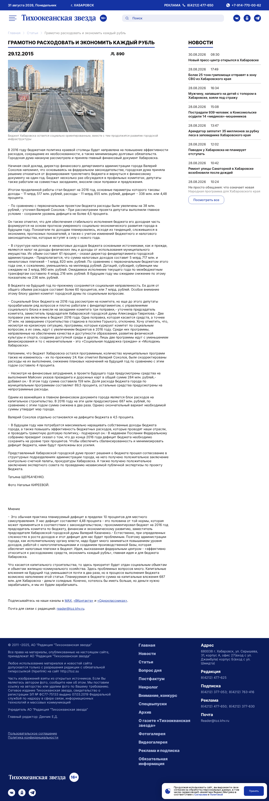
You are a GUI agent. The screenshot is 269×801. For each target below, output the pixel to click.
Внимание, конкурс (158, 695)
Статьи (32, 33)
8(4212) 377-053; (214, 692)
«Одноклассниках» (112, 601)
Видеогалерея (153, 742)
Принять (254, 790)
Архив (145, 712)
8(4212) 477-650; (214, 706)
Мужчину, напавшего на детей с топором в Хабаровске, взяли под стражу (222, 96)
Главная (14, 33)
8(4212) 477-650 (200, 5)
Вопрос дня (150, 670)
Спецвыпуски (153, 703)
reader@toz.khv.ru (70, 609)
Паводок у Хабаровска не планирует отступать (217, 152)
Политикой (216, 794)
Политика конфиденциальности (33, 737)
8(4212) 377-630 (242, 706)
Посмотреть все (206, 200)
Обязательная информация (153, 761)
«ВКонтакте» (83, 601)
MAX (68, 601)
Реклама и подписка (159, 750)
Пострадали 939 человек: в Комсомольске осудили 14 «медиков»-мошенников (222, 114)
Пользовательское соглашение (32, 733)
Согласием (200, 794)
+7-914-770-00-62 (246, 5)
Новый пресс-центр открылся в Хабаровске (223, 60)
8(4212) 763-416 (241, 692)
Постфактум (151, 678)
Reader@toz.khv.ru (215, 721)
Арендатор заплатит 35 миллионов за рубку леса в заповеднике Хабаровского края (223, 133)
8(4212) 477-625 (214, 678)
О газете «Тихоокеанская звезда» (164, 723)
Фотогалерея (152, 733)
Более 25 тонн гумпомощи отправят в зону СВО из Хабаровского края (222, 77)
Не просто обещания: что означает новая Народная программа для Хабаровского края (224, 189)
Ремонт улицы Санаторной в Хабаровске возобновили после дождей (220, 171)
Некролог (148, 687)
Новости (147, 653)
